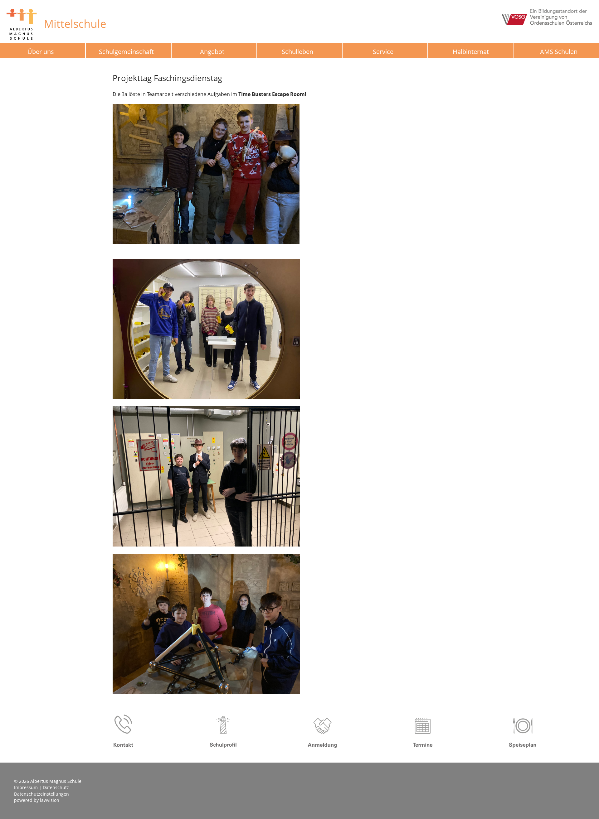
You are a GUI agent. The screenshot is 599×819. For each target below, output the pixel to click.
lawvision (49, 800)
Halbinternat (471, 51)
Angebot (212, 51)
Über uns (40, 51)
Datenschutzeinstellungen (41, 794)
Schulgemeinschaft (126, 51)
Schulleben (297, 51)
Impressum (26, 787)
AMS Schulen (558, 52)
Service (383, 51)
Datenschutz (56, 787)
